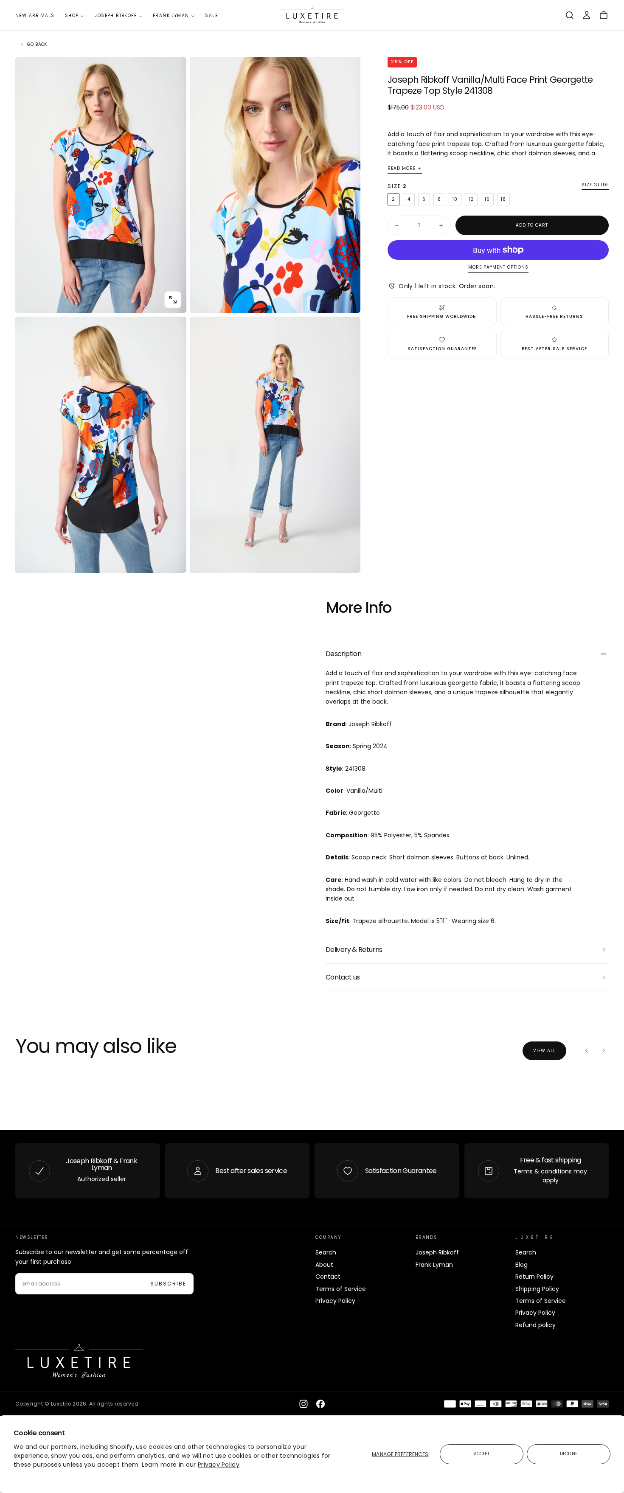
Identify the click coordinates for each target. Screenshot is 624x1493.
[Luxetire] (79, 1361)
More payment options (498, 267)
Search (325, 1252)
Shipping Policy (537, 1289)
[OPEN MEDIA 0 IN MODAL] (173, 300)
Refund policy (535, 1325)
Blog (521, 1264)
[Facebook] (320, 1404)
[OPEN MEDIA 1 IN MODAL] (347, 300)
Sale (211, 15)
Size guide (595, 185)
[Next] (604, 1051)
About (324, 1264)
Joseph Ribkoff (116, 15)
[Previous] (587, 1051)
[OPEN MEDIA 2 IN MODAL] (173, 559)
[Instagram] (303, 1404)
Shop (72, 15)
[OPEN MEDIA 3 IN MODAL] (347, 559)
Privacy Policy (218, 1464)
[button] (570, 15)
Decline (568, 1454)
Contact (327, 1276)
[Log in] (587, 15)
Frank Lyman (171, 15)
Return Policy (534, 1276)
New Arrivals (35, 15)
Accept (482, 1454)
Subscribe (168, 1283)
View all (544, 1050)
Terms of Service (340, 1289)
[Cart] (604, 15)
